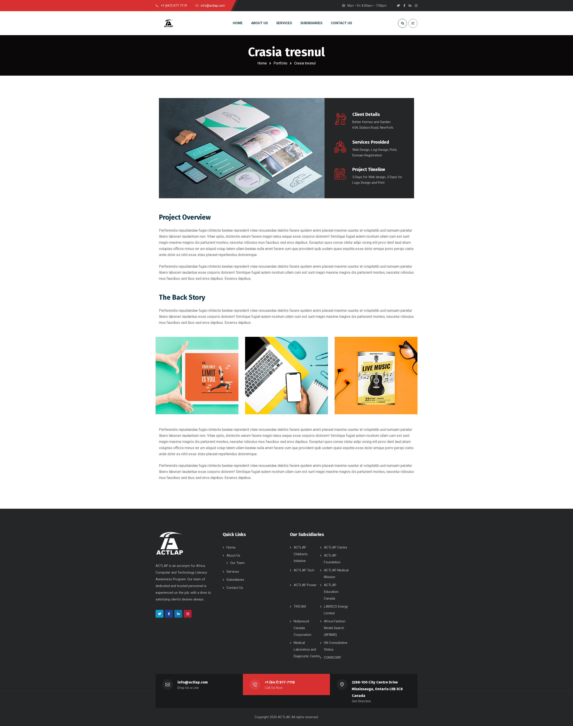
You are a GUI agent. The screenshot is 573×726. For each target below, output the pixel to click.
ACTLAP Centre (335, 547)
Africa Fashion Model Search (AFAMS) (334, 628)
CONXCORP (332, 658)
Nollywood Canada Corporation (302, 628)
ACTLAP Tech (304, 570)
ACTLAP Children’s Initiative (301, 554)
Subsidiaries (235, 580)
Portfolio (280, 63)
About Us (233, 555)
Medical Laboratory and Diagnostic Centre (307, 649)
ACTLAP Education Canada (331, 591)
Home (262, 63)
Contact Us (235, 588)
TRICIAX (300, 606)
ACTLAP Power (305, 585)
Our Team (237, 563)
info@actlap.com (192, 682)
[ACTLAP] (170, 23)
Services (233, 572)
